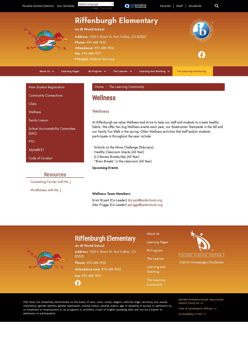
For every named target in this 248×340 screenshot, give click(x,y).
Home (99, 86)
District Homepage (193, 262)
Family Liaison (38, 120)
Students (195, 6)
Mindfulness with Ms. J (46, 190)
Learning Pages (70, 71)
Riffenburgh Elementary (116, 20)
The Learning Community (191, 71)
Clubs (32, 103)
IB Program (95, 71)
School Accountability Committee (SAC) (52, 131)
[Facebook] (201, 56)
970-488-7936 (104, 48)
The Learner (120, 71)
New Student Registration (46, 87)
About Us (45, 71)
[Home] (46, 38)
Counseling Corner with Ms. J (51, 181)
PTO (31, 141)
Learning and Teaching (152, 71)
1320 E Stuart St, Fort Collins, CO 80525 (117, 36)
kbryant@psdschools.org (145, 200)
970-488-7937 (91, 53)
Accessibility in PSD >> (192, 313)
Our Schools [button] (65, 6)
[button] (217, 6)
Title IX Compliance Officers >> (197, 308)
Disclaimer (216, 262)
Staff (179, 6)
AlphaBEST (36, 150)
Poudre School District (38, 6)
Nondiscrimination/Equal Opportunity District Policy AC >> (201, 301)
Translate (105, 8)
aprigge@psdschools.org (145, 204)
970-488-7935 (96, 42)
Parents (165, 6)
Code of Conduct (40, 158)
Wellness (35, 112)
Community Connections (45, 95)
